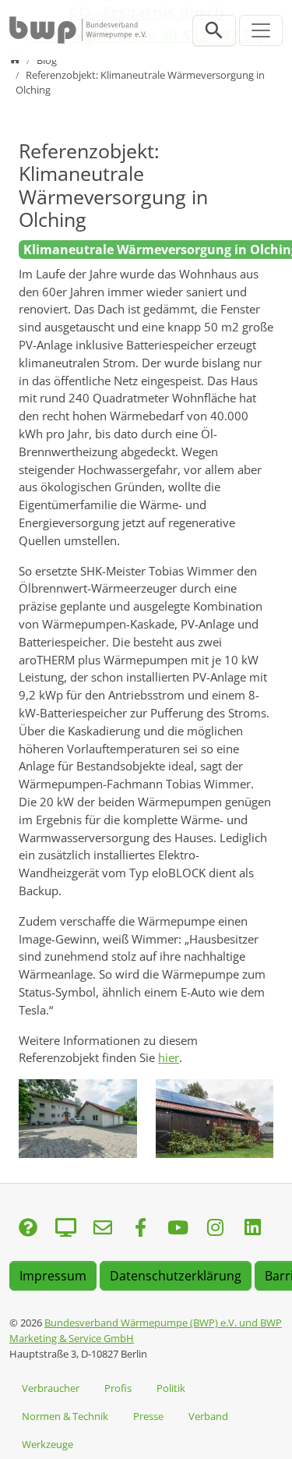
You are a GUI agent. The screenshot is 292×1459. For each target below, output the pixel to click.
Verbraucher (50, 1388)
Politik (171, 1388)
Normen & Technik (65, 1416)
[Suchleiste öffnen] (214, 30)
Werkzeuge (47, 1444)
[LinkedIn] (252, 1228)
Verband (208, 1416)
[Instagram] (215, 1228)
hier (168, 1057)
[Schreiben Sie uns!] (28, 1228)
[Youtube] (177, 1228)
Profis (118, 1388)
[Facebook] (140, 1228)
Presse (148, 1416)
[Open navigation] (261, 30)
